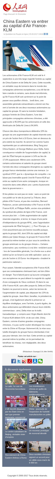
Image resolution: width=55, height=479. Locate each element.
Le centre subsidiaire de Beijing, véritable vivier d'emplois (16, 434)
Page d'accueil (9, 14)
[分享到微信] (40, 361)
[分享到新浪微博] (24, 361)
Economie (22, 14)
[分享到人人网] (35, 361)
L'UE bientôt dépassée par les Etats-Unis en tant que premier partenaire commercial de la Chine (15, 414)
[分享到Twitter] (19, 361)
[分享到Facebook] (13, 361)
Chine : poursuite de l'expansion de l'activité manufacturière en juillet (39, 412)
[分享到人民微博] (29, 361)
